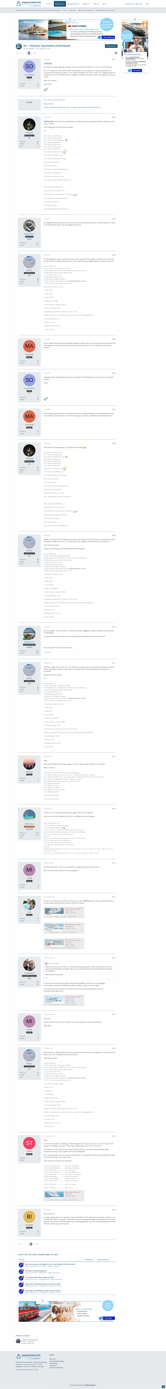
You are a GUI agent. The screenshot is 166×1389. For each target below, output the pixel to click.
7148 (90, 849)
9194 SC (46, 834)
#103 (114, 219)
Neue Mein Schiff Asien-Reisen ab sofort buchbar (43, 1284)
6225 (74, 849)
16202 (46, 823)
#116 (114, 958)
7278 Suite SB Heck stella (52, 843)
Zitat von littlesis (53, 963)
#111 (114, 663)
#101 (114, 59)
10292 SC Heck (49, 830)
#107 (114, 409)
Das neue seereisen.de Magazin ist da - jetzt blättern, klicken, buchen (50, 1264)
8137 (49, 853)
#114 (114, 863)
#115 (114, 897)
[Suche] (147, 4)
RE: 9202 (47, 832)
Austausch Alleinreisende (30, 1340)
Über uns (52, 1359)
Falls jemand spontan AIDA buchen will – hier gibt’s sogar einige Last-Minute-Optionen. (72, 107)
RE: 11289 (89, 853)
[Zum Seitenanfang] (163, 1386)
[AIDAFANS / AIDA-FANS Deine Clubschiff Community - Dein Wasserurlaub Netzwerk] (29, 4)
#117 (114, 1014)
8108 (54, 851)
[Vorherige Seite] (17, 53)
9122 (74, 853)
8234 (45, 838)
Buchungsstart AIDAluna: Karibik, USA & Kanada (42, 1291)
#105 (114, 339)
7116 (82, 849)
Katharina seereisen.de (31, 1266)
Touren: (48, 652)
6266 (45, 847)
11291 (46, 828)
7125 (94, 849)
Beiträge (22, 86)
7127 (45, 845)
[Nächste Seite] (34, 53)
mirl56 (87, 901)
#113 (114, 809)
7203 (107, 849)
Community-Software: (83, 1385)
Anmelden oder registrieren (134, 4)
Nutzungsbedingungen (56, 1361)
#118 (114, 1048)
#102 (114, 117)
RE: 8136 (47, 840)
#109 (114, 535)
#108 (114, 443)
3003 (57, 849)
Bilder (21, 146)
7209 (111, 849)
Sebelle (23, 1341)
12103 (46, 825)
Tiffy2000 (48, 63)
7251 (49, 851)
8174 (54, 853)
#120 (114, 1210)
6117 (70, 849)
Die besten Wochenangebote (35, 1271)
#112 (114, 756)
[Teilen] (116, 53)
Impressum (53, 1365)
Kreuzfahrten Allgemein (28, 1343)
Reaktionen (23, 83)
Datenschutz (53, 1363)
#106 (114, 373)
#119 (114, 1136)
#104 (114, 255)
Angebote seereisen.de (54, 1266)
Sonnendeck (49, 121)
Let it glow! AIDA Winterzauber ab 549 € (39, 1277)
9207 (66, 853)
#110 (114, 627)
